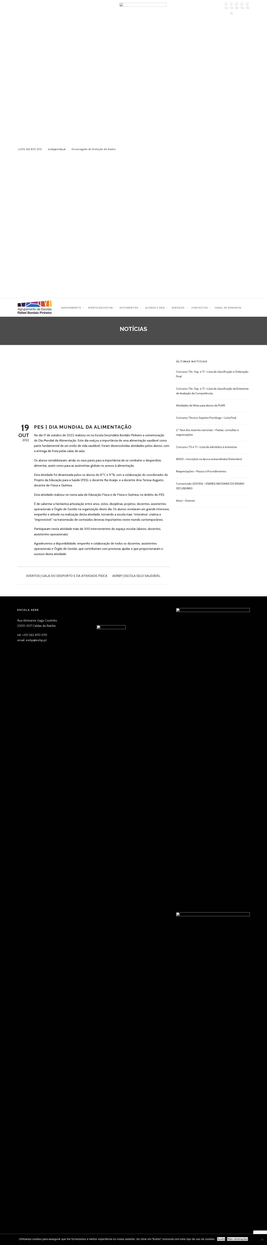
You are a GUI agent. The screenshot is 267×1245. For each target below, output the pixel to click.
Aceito (221, 1239)
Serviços (178, 308)
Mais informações (238, 1239)
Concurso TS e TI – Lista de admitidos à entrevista (206, 447)
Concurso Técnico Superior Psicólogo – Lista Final (206, 417)
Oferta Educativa (100, 308)
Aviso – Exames (185, 500)
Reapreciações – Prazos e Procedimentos (201, 471)
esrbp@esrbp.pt (57, 149)
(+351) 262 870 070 (30, 149)
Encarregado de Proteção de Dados (94, 149)
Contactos (199, 308)
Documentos (129, 308)
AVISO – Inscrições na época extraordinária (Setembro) (209, 459)
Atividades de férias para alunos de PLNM (200, 405)
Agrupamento (71, 308)
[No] (262, 1239)
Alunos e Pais (155, 308)
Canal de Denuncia (228, 308)
